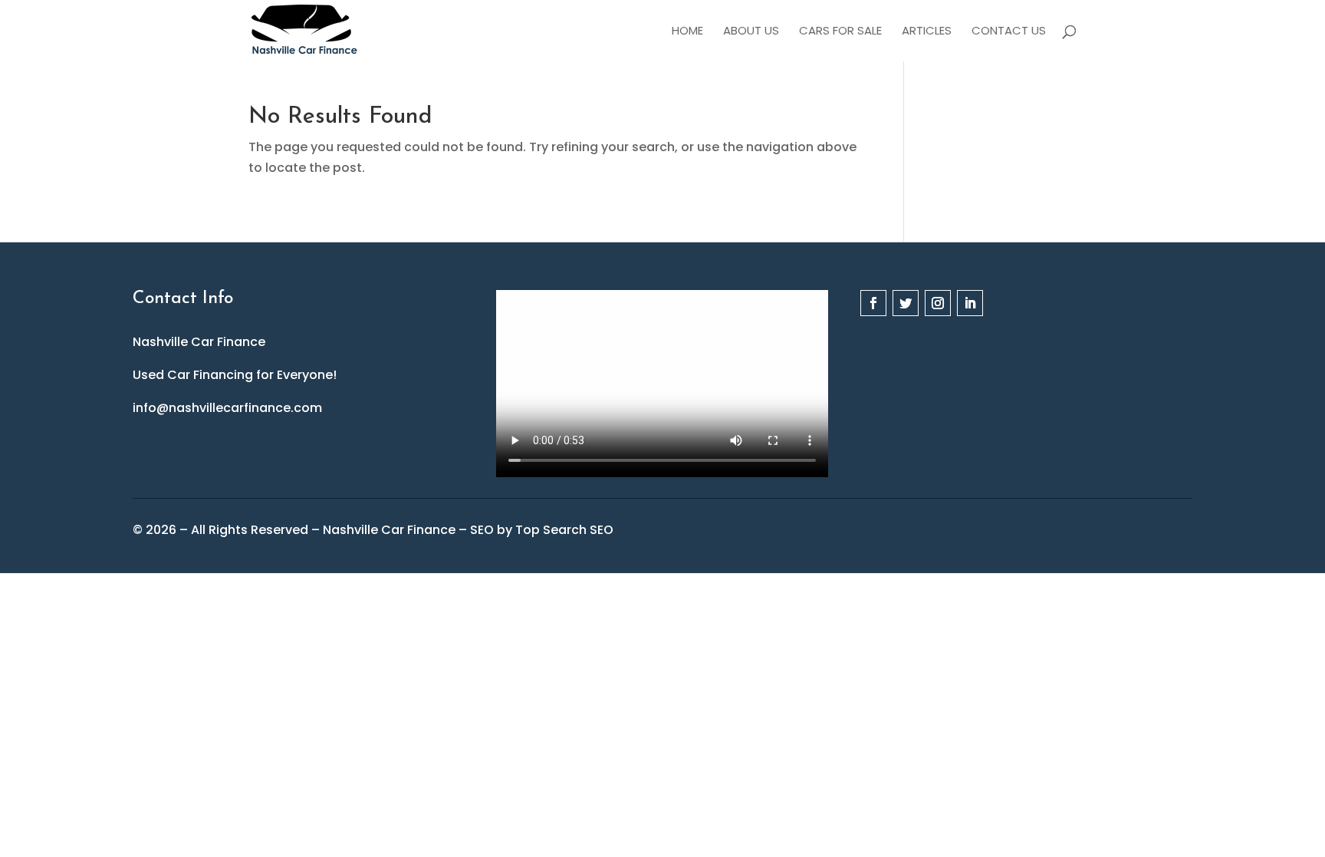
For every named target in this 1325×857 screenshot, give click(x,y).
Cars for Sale (840, 31)
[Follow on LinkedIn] (970, 303)
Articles (927, 31)
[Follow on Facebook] (873, 303)
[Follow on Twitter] (906, 303)
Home (687, 31)
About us (751, 31)
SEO (482, 530)
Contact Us (1009, 31)
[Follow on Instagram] (938, 303)
